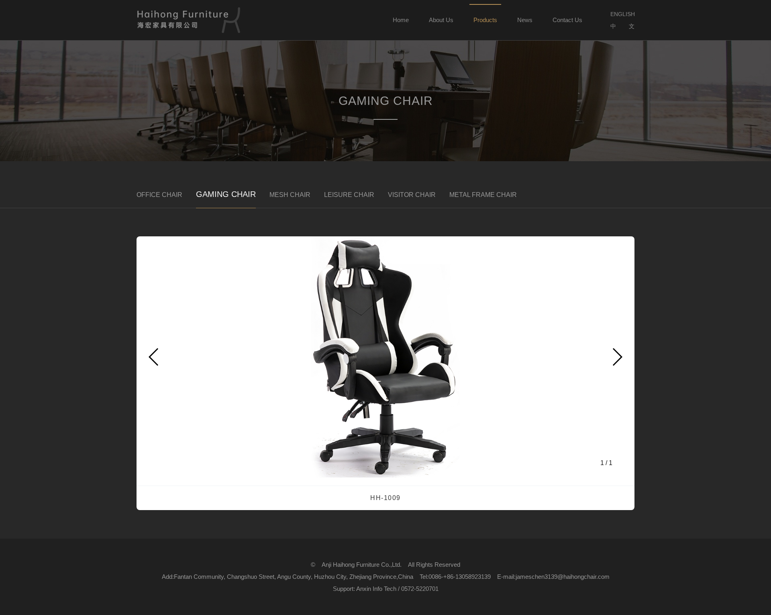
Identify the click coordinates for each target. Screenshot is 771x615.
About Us (441, 19)
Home (401, 19)
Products (485, 19)
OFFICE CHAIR (159, 194)
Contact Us (567, 19)
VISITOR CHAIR (412, 194)
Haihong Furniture (189, 20)
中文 (622, 26)
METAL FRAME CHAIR (483, 194)
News (524, 19)
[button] (617, 357)
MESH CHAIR (289, 194)
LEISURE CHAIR (349, 194)
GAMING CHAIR (226, 194)
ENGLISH (622, 14)
